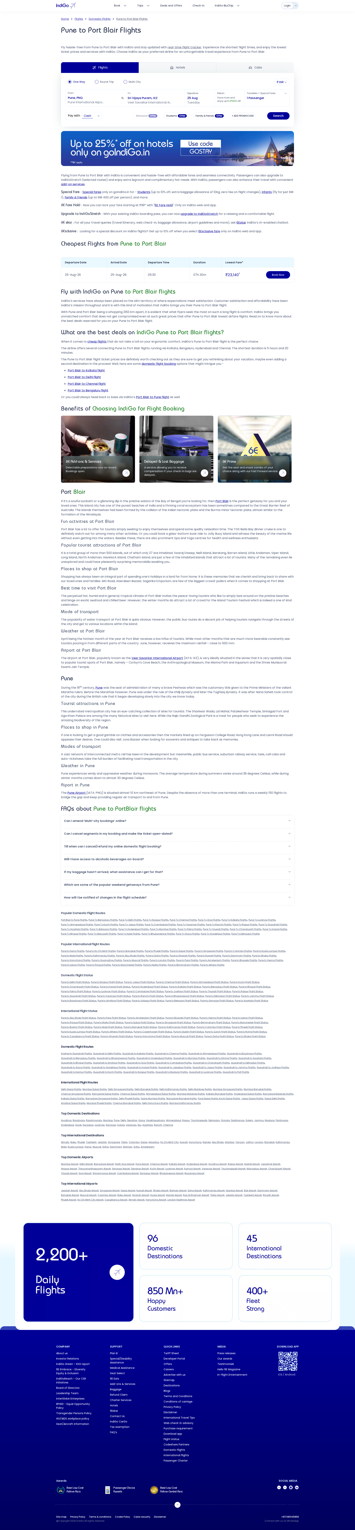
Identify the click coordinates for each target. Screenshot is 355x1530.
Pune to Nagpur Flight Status (107, 982)
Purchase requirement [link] (178, 1428)
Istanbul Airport (234, 1190)
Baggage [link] (115, 1389)
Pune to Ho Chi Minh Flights (101, 951)
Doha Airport (195, 1190)
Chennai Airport (159, 1164)
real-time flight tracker (185, 47)
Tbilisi (124, 1142)
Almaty (65, 1142)
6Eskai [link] (114, 1411)
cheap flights (96, 341)
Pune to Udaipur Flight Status (148, 1000)
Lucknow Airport (174, 1168)
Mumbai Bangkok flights (257, 1089)
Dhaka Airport (160, 1190)
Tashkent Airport (253, 1195)
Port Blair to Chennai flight (87, 384)
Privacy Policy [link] (172, 1407)
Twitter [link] (285, 1487)
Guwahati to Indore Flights (142, 1067)
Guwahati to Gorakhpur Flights (108, 1067)
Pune (99, 688)
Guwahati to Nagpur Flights (138, 1072)
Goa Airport (85, 1173)
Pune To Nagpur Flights (155, 919)
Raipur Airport (235, 1164)
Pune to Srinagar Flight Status (217, 1000)
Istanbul (229, 1142)
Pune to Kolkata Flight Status (185, 986)
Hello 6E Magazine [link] (228, 1369)
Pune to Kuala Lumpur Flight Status (80, 1031)
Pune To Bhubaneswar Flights (158, 933)
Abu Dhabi (218, 1142)
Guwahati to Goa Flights (140, 1062)
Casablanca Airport (116, 1199)
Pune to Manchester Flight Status (249, 1022)
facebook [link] (279, 1487)
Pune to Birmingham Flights (183, 964)
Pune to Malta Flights (154, 964)
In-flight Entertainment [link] (232, 1375)
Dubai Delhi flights (275, 1098)
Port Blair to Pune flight (152, 397)
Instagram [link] (291, 1487)
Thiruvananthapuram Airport (94, 1168)
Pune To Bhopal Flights (73, 933)
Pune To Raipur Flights (245, 924)
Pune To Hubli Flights (128, 933)
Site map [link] (61, 1516)
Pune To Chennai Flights (183, 919)
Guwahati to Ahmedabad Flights (207, 1053)
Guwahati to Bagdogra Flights (244, 1053)
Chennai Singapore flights (76, 1093)
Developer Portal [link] (174, 1358)
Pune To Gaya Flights (188, 933)
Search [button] (278, 116)
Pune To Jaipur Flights (131, 924)
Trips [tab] (140, 5)
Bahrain (127, 1146)
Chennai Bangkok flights (127, 1103)
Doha (105, 1146)
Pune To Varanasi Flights (191, 924)
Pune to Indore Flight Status (115, 986)
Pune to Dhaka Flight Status (250, 1036)
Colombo (134, 1142)
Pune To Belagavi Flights (103, 929)
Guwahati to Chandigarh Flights (211, 1062)
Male (63, 1146)
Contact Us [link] (117, 1416)
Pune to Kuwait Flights (209, 955)
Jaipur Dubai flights (252, 1098)
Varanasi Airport (211, 1168)
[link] (73, 1490)
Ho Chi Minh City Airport (90, 1199)
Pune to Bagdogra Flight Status (78, 1000)
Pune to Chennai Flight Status (172, 982)
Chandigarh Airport (279, 1168)
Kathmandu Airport (213, 1190)
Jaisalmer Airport (270, 1164)
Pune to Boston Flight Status (76, 1027)
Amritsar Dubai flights (73, 1103)
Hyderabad (67, 1125)
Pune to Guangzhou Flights (107, 960)
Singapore (114, 1142)
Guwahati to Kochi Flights (107, 1072)
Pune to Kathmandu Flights (99, 955)
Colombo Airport (107, 1195)
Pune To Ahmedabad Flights (77, 924)
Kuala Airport (157, 1195)
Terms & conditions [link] (100, 1516)
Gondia (225, 1120)
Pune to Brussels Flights (244, 960)
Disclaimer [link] (170, 1412)
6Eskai (241, 222)
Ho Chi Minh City (169, 1142)
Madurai (269, 1120)
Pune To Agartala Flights (74, 929)
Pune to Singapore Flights (209, 951)
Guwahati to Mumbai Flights (189, 1058)
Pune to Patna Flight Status (76, 991)
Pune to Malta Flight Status (108, 1022)
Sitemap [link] (169, 1380)
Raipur (186, 1120)
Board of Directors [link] (68, 1388)
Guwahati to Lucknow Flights (205, 1072)
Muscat (97, 1146)
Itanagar (111, 1125)
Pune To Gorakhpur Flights (215, 933)
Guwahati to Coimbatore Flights (173, 1062)
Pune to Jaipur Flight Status (139, 982)
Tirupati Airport (69, 1173)
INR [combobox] (280, 82)
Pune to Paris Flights (187, 960)
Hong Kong (195, 1142)
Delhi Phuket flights (129, 1098)
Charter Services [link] (120, 1400)
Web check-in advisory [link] (178, 1423)
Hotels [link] (114, 1405)
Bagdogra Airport (194, 1173)
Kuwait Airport (144, 1190)
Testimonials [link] (225, 1364)
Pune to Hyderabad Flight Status (150, 986)
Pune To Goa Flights (209, 919)
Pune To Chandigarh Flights (245, 929)
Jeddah (102, 1142)
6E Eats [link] (114, 1378)
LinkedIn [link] (297, 1487)
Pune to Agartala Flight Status (251, 1000)
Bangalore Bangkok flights (181, 1098)
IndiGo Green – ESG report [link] (73, 1364)
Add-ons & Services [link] (122, 1384)
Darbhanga (237, 1120)
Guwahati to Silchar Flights (222, 1058)
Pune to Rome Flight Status (252, 1031)
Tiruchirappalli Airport (233, 1168)
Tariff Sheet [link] (171, 1353)
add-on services (73, 184)
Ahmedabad (173, 1120)
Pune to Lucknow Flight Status (108, 991)
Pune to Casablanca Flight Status (80, 1036)
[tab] (227, 5)
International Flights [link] (176, 1455)
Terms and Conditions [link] (178, 1396)
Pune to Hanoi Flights (72, 951)
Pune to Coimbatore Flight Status (145, 991)
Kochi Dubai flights (229, 1098)
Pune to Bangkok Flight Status (140, 1027)
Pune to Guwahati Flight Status (78, 996)
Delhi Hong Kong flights (155, 1103)
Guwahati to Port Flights (236, 1072)
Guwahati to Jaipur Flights (207, 1067)
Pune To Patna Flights (190, 929)
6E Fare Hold (164, 205)
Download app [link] (173, 1434)
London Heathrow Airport (181, 1199)
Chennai (168, 1125)
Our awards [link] (224, 1358)
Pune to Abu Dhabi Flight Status (78, 1017)
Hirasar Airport (69, 1168)
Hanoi (88, 1146)
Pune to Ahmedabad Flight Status (209, 982)
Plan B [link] (114, 1353)
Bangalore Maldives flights (278, 1093)
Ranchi (158, 1125)
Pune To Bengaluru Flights (103, 919)
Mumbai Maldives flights (191, 1093)
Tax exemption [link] (119, 1427)
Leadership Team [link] (67, 1393)
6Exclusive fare (209, 231)
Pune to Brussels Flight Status (181, 1017)
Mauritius (154, 1142)
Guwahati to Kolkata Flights (137, 1053)
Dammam (116, 1146)
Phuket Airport (68, 1199)
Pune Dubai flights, (208, 1098)
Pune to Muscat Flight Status (187, 1036)
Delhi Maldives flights (200, 1089)
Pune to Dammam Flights (236, 955)
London (259, 1142)
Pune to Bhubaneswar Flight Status (184, 996)
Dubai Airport (128, 1190)
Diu (139, 1125)
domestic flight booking (159, 364)
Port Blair (222, 501)
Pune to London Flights (162, 960)
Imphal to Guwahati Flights (76, 1053)
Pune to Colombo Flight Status (214, 1027)
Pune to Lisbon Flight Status (247, 1017)
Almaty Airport (136, 1199)
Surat (78, 1125)
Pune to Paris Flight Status (111, 1017)
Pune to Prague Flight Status (76, 1022)
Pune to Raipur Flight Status (247, 991)
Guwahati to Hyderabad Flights (154, 1058)
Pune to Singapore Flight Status (173, 1022)
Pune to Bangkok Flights (130, 951)
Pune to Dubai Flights (181, 951)
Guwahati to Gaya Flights (75, 1067)
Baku (73, 1142)
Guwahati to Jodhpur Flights (273, 1067)
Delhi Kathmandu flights (173, 1089)
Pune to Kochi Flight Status (244, 982)
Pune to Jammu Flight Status (257, 996)
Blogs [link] (167, 1391)
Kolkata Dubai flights (72, 1098)
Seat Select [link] (117, 1373)
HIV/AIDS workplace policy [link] (72, 1418)
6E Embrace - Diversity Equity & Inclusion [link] (70, 1371)
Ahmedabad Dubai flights (161, 1093)
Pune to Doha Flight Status (219, 1036)
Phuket (81, 1142)
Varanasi (131, 1125)
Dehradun (214, 1120)
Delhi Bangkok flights (146, 1089)
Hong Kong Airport (156, 1199)
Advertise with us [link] (174, 1375)
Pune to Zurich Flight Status (220, 1031)
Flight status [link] (171, 1439)
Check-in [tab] (198, 5)
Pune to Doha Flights (157, 955)
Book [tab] (117, 5)
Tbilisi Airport (217, 1195)
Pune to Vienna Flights (270, 960)
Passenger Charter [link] (176, 1460)
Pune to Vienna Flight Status (215, 1017)
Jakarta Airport (234, 1195)
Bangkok (269, 1142)
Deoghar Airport (140, 1168)
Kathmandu (283, 1142)
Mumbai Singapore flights (227, 1089)
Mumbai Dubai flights (94, 1089)
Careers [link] (169, 1369)
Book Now (278, 275)
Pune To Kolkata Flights (234, 919)
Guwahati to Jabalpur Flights (174, 1067)
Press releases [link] (226, 1353)
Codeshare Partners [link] (176, 1444)
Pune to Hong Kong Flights (75, 960)
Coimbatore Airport (127, 1173)
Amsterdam (147, 1146)
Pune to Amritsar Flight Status (114, 1000)
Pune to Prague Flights (98, 964)
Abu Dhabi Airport (89, 1190)
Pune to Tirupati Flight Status (215, 991)
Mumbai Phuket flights (99, 1103)
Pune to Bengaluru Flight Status (219, 986)
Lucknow (99, 1125)
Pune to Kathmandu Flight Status (176, 1027)
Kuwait (183, 1142)
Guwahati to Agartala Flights (254, 1058)
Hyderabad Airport (196, 1164)
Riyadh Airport (271, 1195)
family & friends (76, 197)
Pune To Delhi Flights (130, 919)
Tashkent (91, 1142)
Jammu (258, 1120)
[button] (95, 98)
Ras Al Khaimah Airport (196, 1195)
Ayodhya (66, 1120)
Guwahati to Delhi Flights (107, 1053)
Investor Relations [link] (67, 1358)
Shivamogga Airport (104, 1173)
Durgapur (88, 1125)
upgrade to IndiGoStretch (199, 214)
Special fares (91, 192)
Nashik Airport (252, 1164)
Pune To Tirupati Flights (216, 929)
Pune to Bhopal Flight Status (254, 986)
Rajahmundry (94, 1120)
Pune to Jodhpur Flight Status (181, 991)
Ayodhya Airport (217, 1164)
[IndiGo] (66, 6)
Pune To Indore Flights (275, 929)
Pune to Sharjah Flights (182, 955)
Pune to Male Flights (72, 955)
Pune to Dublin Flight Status (188, 1031)
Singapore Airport (109, 1190)
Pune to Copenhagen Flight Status (153, 1031)
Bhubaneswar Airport (171, 1173)
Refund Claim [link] (119, 1395)
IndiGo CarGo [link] (118, 1421)
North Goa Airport (124, 1164)
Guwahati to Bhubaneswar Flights (116, 1058)
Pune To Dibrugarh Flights (102, 933)
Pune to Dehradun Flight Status (222, 996)
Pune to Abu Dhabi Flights (130, 955)
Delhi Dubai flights (71, 1089)
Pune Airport (76, 793)
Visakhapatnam (155, 1120)
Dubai (144, 1142)
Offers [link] (168, 1364)
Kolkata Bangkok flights (219, 1093)
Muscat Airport (88, 1195)
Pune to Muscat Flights (135, 960)
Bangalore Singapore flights (102, 1098)
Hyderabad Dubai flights (248, 1093)
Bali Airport (250, 1190)
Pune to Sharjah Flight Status (116, 1036)
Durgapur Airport (149, 1173)
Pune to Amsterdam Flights (214, 960)
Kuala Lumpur (75, 1146)
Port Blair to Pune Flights (74, 919)
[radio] (70, 82)
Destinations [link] (172, 1385)
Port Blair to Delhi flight (84, 377)
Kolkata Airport (177, 1164)
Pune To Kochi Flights (106, 924)
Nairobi (207, 1142)
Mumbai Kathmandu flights (185, 1103)
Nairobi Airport (174, 1195)
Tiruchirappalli (199, 1120)
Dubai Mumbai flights (153, 1098)
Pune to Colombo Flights (238, 951)
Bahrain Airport (178, 1190)
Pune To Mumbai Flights (163, 929)
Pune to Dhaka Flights (264, 955)
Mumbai (108, 1120)
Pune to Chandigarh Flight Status (80, 986)
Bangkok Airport (70, 1195)
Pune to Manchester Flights (127, 964)
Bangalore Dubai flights (105, 1093)
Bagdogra (79, 1120)
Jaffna (249, 1142)
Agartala (147, 1125)
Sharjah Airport (140, 1195)
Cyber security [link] (142, 1516)
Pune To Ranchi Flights (218, 924)
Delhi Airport (86, 1164)
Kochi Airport (157, 1168)
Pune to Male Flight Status (108, 1027)
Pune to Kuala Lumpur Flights (269, 951)
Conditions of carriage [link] (178, 1401)
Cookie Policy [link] (122, 1516)
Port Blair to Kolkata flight (86, 370)
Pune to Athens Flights (212, 964)
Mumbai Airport (69, 1164)
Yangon (239, 1142)
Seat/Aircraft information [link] (72, 1424)
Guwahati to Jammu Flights (239, 1067)
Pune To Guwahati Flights (272, 924)
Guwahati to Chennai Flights (171, 1053)
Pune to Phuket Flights (157, 951)
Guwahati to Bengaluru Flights (78, 1058)
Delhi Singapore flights (120, 1089)
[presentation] (176, 116)
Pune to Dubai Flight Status (140, 1022)
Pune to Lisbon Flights (73, 964)
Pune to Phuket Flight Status (247, 1027)
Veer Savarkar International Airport (157, 658)
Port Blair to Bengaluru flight (88, 390)
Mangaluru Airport (257, 1168)
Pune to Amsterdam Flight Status (145, 1017)
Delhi (123, 1120)
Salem (249, 1120)
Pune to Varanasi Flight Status (114, 996)
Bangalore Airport (104, 1164)
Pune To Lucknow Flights (261, 919)
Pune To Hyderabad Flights (133, 929)
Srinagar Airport (121, 1168)
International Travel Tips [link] (179, 1418)
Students (143, 192)
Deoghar (132, 1120)
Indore (120, 1125)
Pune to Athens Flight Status (116, 1031)
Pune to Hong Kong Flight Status (152, 1036)
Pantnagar (282, 1120)
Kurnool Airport (192, 1168)
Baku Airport (124, 1195)
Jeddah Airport (69, 1190)
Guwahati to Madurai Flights (171, 1072)
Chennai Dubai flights (132, 1093)
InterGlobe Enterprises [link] (70, 1398)
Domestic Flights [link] (174, 1450)
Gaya (141, 1120)
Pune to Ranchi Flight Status (147, 996)
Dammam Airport (267, 1190)
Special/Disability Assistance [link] (121, 1360)
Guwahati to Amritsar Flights (109, 1062)
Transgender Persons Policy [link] (74, 1413)
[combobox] (267, 96)
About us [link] (62, 1353)
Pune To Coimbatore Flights (160, 924)
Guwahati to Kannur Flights (76, 1072)
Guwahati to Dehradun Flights (248, 1062)
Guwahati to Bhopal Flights (76, 1062)
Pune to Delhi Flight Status (75, 982)
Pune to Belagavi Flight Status (182, 1000)
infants (267, 192)
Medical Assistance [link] (122, 1368)
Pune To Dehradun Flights (245, 933)
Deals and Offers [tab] (171, 5)
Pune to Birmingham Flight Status (211, 1022)
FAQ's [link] (113, 1432)
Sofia (136, 1146)
